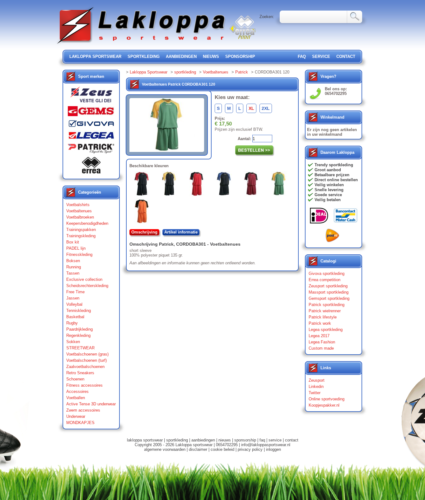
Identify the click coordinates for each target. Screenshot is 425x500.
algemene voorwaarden (164, 449)
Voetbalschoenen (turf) (86, 360)
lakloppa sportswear (95, 56)
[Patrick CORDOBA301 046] (198, 185)
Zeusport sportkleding (328, 286)
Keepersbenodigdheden (87, 223)
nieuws (211, 56)
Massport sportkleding (328, 292)
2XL (266, 108)
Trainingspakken (81, 229)
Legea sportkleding (326, 329)
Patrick (241, 72)
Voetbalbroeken (80, 217)
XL (251, 108)
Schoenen (75, 379)
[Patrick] (91, 150)
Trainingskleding (81, 235)
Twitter (314, 392)
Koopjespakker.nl (324, 405)
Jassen (72, 298)
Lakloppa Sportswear (148, 72)
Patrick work (320, 323)
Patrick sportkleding (326, 304)
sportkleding (144, 56)
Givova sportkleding (326, 273)
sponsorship (240, 56)
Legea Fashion (322, 342)
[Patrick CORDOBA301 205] (143, 212)
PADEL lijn (76, 248)
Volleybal (74, 304)
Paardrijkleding (79, 329)
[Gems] (91, 112)
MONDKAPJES (80, 422)
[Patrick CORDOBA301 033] (143, 185)
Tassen (72, 273)
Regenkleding (78, 335)
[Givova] (91, 124)
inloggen (273, 449)
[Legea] (91, 136)
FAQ (302, 56)
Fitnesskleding (79, 254)
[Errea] (91, 167)
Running (73, 267)
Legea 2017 (319, 335)
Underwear (75, 416)
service (321, 56)
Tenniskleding (78, 310)
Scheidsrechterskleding (87, 285)
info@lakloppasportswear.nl (265, 444)
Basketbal (75, 316)
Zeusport (317, 380)
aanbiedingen (181, 56)
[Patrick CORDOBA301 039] (170, 185)
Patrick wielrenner (325, 311)
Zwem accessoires (83, 410)
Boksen (73, 260)
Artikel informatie (181, 232)
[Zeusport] (91, 96)
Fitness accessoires (84, 385)
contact (345, 56)
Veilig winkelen (329, 184)
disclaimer (198, 449)
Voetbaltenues (79, 211)
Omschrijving (144, 232)
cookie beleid (222, 449)
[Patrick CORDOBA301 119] (252, 185)
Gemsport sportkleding (329, 298)
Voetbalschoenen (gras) (87, 354)
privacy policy (250, 449)
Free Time (75, 292)
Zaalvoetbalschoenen (85, 366)
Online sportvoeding (326, 399)
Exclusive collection (84, 279)
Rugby (72, 323)
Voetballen (75, 397)
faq (262, 440)
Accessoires (77, 391)
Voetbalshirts (78, 204)
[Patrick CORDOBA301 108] (225, 185)
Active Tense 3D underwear (91, 404)
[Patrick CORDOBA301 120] (280, 185)
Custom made (321, 348)
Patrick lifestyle (323, 317)
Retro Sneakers (80, 372)
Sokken (73, 341)
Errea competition (324, 279)
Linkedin (316, 386)
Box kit (72, 242)
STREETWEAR (80, 348)
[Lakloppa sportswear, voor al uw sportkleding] (141, 44)
